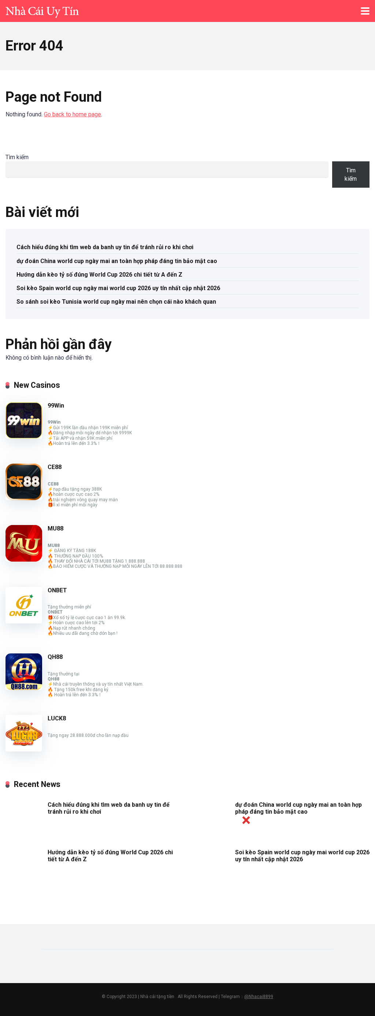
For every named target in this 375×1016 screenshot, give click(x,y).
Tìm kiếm (17, 157)
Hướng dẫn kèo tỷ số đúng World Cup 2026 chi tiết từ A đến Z (99, 274)
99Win (56, 405)
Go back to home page (72, 114)
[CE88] (23, 498)
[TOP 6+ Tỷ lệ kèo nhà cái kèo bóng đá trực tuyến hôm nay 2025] (42, 10)
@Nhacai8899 (258, 996)
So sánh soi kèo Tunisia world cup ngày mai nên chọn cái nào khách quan (116, 301)
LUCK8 (57, 718)
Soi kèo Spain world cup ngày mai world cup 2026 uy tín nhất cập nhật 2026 (118, 288)
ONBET (57, 590)
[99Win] (23, 436)
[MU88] (23, 559)
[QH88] (23, 688)
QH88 (55, 656)
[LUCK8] (23, 749)
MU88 (55, 528)
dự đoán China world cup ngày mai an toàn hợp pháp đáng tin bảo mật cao (116, 261)
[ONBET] (23, 621)
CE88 (55, 467)
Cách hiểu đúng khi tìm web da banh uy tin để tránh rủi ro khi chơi (104, 247)
